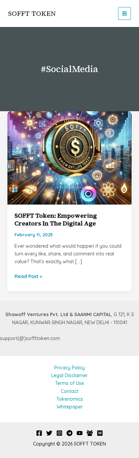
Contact (69, 391)
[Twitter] (49, 433)
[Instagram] (59, 433)
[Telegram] (69, 433)
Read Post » (28, 276)
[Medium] (100, 433)
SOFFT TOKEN (32, 13)
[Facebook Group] (90, 433)
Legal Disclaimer (69, 375)
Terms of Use (69, 383)
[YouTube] (80, 433)
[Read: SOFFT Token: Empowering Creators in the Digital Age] (69, 157)
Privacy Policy (69, 368)
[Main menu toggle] (124, 13)
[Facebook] (39, 433)
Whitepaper (70, 407)
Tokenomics (69, 399)
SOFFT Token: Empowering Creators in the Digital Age (56, 219)
